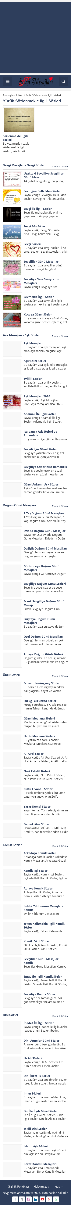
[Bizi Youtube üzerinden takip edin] (42, 1199)
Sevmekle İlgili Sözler (39, 297)
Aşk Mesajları (33, 343)
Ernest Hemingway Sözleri (42, 683)
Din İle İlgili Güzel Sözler (41, 1111)
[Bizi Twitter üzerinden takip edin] (22, 1199)
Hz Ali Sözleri (33, 1058)
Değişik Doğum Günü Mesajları (45, 548)
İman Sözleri (32, 1093)
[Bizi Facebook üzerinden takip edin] (15, 1199)
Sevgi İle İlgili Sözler (38, 209)
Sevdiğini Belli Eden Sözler (42, 191)
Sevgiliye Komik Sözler (39, 994)
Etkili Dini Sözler (35, 1129)
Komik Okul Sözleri (37, 941)
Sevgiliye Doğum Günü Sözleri (45, 584)
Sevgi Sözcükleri (35, 226)
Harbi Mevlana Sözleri (39, 736)
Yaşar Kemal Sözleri (37, 806)
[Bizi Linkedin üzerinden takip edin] (35, 1199)
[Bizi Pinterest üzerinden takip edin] (49, 1199)
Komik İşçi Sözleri (36, 870)
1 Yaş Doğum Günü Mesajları (44, 513)
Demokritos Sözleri (37, 824)
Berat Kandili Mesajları (40, 1164)
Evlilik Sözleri (33, 379)
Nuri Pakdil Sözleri (37, 771)
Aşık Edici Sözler (35, 361)
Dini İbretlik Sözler (37, 1076)
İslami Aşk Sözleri (36, 1146)
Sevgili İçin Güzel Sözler (40, 449)
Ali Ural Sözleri (34, 754)
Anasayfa (8, 95)
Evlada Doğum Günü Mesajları (45, 531)
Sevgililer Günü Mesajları (41, 261)
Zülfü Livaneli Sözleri (39, 789)
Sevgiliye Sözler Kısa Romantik (45, 467)
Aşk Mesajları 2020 (37, 396)
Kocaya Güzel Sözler (38, 314)
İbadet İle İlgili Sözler (39, 1023)
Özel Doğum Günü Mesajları (43, 636)
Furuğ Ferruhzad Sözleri (40, 701)
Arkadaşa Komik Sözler (40, 853)
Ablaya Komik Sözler (38, 888)
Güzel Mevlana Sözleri (39, 718)
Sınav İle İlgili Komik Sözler (43, 976)
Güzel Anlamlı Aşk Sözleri (41, 484)
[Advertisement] (35, 37)
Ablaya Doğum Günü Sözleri (43, 654)
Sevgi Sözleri (32, 244)
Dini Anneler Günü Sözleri (42, 1040)
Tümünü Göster (60, 166)
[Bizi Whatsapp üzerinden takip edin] (56, 1199)
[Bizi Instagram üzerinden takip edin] (29, 1199)
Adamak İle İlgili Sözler (40, 414)
